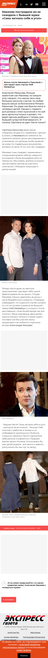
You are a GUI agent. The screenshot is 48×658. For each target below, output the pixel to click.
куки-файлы (11, 637)
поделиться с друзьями (24, 30)
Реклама (35, 633)
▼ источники (8, 600)
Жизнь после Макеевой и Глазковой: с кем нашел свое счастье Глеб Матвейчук (23, 84)
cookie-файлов (23, 650)
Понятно (24, 656)
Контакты (13, 633)
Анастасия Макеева (25, 528)
